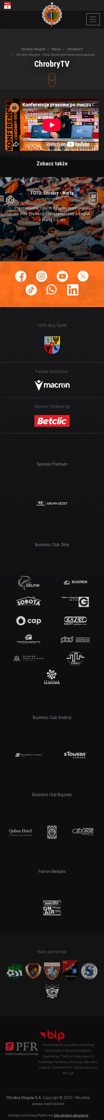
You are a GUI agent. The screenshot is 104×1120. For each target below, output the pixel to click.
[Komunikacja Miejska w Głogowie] (52, 832)
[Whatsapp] (52, 289)
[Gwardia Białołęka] (52, 990)
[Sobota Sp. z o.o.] (28, 601)
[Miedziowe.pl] (52, 908)
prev (6, 211)
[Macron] (52, 385)
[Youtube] (62, 276)
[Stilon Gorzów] (89, 971)
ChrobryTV (74, 49)
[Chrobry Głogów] (52, 14)
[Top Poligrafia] (28, 639)
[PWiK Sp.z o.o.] (75, 601)
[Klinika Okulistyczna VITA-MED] (28, 658)
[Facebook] (20, 276)
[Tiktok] (31, 289)
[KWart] (75, 658)
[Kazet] (75, 620)
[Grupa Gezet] (52, 503)
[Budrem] (75, 583)
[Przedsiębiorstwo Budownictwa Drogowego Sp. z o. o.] (75, 639)
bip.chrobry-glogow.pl (71, 1115)
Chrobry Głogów (33, 49)
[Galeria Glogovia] (52, 677)
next (98, 211)
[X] (83, 276)
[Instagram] (41, 276)
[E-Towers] (75, 755)
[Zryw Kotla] (33, 971)
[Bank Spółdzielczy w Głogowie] (28, 755)
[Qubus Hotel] (20, 832)
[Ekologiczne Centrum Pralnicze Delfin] (28, 583)
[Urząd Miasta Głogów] (52, 345)
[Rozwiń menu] (93, 19)
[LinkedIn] (72, 289)
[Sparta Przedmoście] (14, 971)
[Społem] (83, 832)
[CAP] (28, 620)
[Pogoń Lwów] (52, 971)
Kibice (56, 49)
